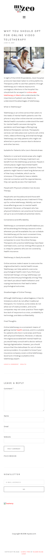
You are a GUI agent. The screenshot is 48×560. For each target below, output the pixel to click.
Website (7, 437)
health (19, 330)
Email (6, 426)
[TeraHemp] (8, 503)
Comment (8, 389)
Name (6, 416)
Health (23, 364)
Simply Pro (25, 552)
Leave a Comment (11, 364)
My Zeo (24, 9)
